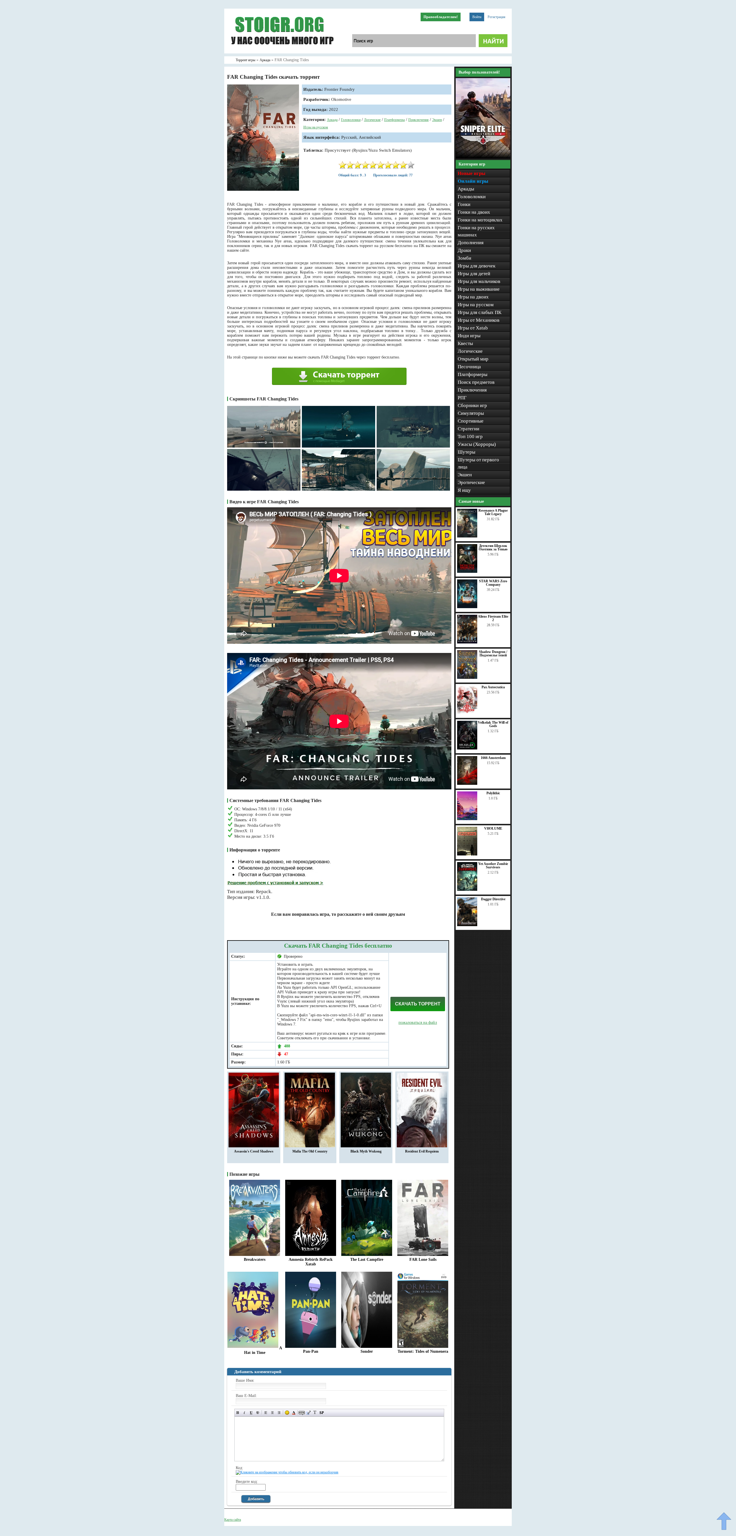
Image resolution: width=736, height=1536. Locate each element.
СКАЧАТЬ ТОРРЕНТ (417, 1003)
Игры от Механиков (478, 320)
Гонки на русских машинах (476, 231)
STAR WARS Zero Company (493, 583)
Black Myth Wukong (366, 1151)
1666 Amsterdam (493, 758)
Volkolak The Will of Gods (493, 724)
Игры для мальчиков (479, 281)
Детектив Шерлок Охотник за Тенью (493, 547)
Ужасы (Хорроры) (477, 444)
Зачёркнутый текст (257, 1412)
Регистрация (496, 17)
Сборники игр (472, 405)
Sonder (367, 1351)
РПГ (462, 397)
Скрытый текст (301, 1412)
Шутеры (466, 452)
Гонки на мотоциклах (480, 220)
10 (411, 165)
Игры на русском (315, 127)
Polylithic (493, 793)
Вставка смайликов (287, 1412)
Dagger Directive (493, 899)
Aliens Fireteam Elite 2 (493, 618)
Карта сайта (232, 1520)
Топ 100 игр (470, 436)
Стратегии (468, 428)
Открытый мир (473, 359)
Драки (464, 250)
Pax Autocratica (493, 687)
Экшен (437, 120)
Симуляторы (471, 413)
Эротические (471, 482)
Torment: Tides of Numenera (423, 1351)
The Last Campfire (366, 1259)
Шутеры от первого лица (478, 463)
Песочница (469, 366)
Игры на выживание (479, 289)
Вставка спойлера (321, 1412)
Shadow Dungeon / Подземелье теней (493, 653)
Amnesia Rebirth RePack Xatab (311, 1261)
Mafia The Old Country (309, 1151)
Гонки (464, 204)
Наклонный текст (244, 1412)
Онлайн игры (473, 181)
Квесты (465, 343)
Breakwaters (254, 1259)
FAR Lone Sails (422, 1259)
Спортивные (471, 421)
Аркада (332, 120)
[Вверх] (724, 1521)
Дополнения (471, 242)
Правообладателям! (440, 17)
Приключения (418, 120)
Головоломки (351, 120)
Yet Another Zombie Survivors (493, 865)
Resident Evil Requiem (422, 1151)
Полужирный (238, 1412)
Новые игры (471, 173)
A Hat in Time (263, 1350)
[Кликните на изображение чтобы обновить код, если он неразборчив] (287, 1472)
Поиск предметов (476, 382)
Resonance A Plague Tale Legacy (493, 512)
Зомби (464, 258)
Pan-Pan (310, 1351)
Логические (372, 120)
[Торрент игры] (281, 52)
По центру (272, 1412)
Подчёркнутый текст (251, 1412)
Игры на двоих (473, 297)
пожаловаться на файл (417, 1022)
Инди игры (469, 335)
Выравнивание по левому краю (265, 1412)
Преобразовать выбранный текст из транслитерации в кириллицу (315, 1412)
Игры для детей (474, 273)
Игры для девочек (476, 266)
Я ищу (464, 490)
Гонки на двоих (474, 212)
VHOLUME (493, 828)
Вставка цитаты (308, 1412)
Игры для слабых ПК (479, 312)
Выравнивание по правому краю (279, 1412)
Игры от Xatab (473, 328)
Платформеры (394, 120)
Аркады (466, 189)
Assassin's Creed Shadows (253, 1151)
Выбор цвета (293, 1412)
